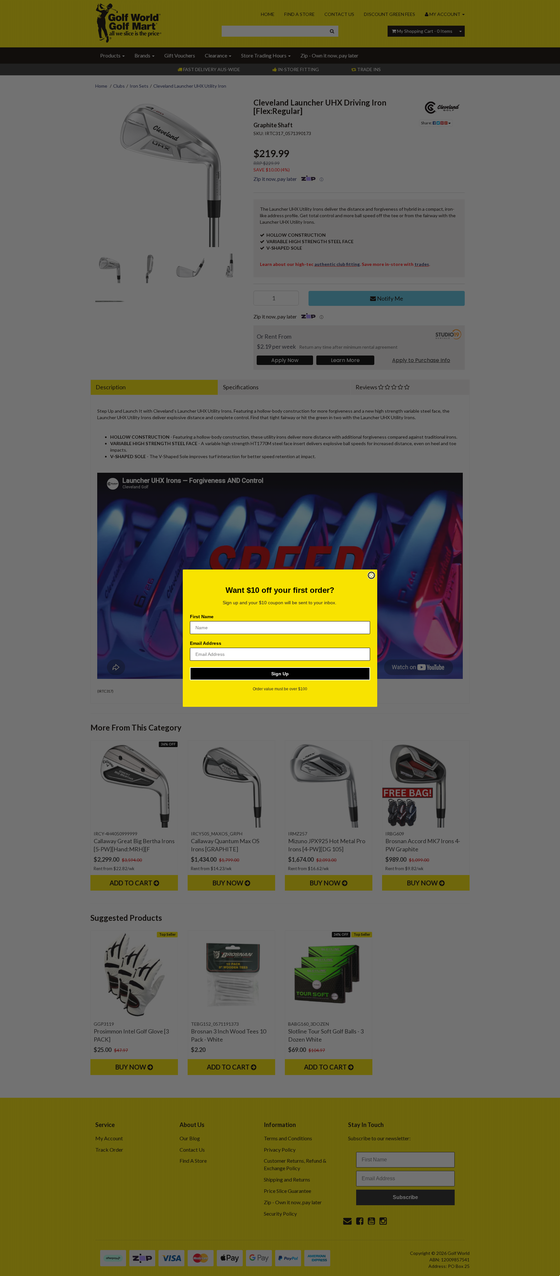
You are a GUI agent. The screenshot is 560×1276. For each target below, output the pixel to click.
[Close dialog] (371, 575)
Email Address (205, 643)
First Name (202, 616)
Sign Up (280, 673)
